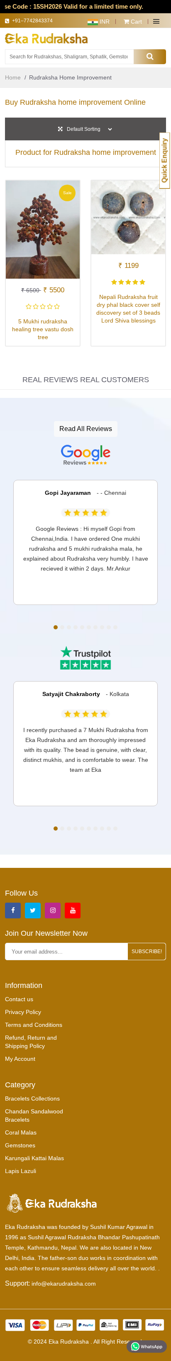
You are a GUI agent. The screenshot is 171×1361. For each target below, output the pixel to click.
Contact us (19, 999)
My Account (20, 1058)
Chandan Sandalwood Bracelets (34, 1115)
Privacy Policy (23, 1012)
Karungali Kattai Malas (34, 1158)
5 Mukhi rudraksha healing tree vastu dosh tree (42, 329)
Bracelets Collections (32, 1098)
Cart (135, 21)
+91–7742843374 (35, 23)
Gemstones (20, 1145)
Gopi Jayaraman (68, 492)
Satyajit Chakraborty (71, 694)
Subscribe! (147, 951)
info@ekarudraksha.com (64, 1283)
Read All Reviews (85, 428)
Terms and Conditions (33, 1024)
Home (13, 77)
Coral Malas (21, 1132)
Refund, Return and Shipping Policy (31, 1041)
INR (104, 21)
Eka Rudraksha (69, 1341)
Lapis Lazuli (20, 1171)
